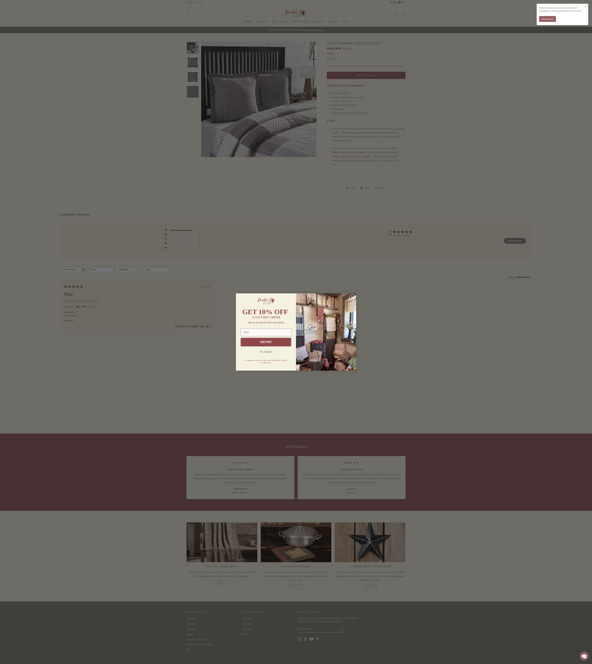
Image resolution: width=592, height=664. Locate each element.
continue (266, 342)
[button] (584, 656)
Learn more (547, 19)
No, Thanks (266, 351)
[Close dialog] (352, 297)
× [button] (586, 6)
